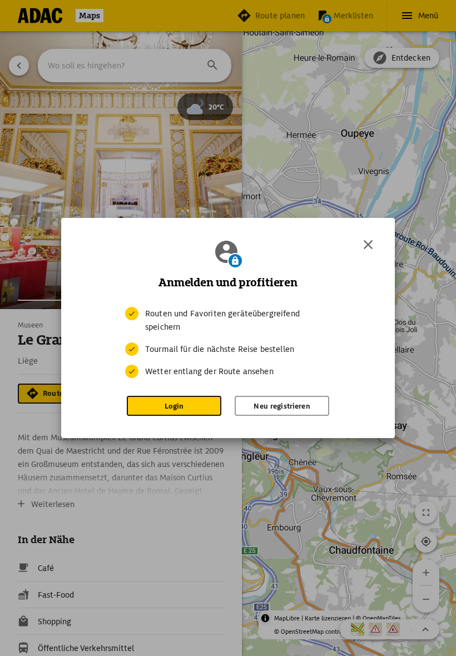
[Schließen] (368, 244)
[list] (228, 342)
